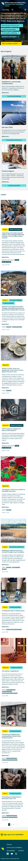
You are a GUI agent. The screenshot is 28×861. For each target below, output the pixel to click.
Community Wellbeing (14, 96)
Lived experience (10, 690)
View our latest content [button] (10, 43)
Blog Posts (5, 365)
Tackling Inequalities (14, 185)
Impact (17, 260)
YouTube (12, 854)
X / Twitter (16, 854)
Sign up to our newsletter (14, 834)
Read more (5, 92)
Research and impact (9, 37)
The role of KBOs (6, 262)
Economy (8, 327)
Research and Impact (15, 229)
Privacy (9, 844)
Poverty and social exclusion (14, 629)
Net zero (4, 569)
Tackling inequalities (9, 29)
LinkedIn (8, 854)
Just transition (16, 567)
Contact (21, 851)
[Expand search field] (12, 9)
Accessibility (11, 851)
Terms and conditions (14, 847)
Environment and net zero (10, 25)
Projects (5, 229)
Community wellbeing (9, 33)
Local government (17, 327)
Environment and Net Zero (14, 140)
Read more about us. (16, 21)
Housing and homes (11, 758)
